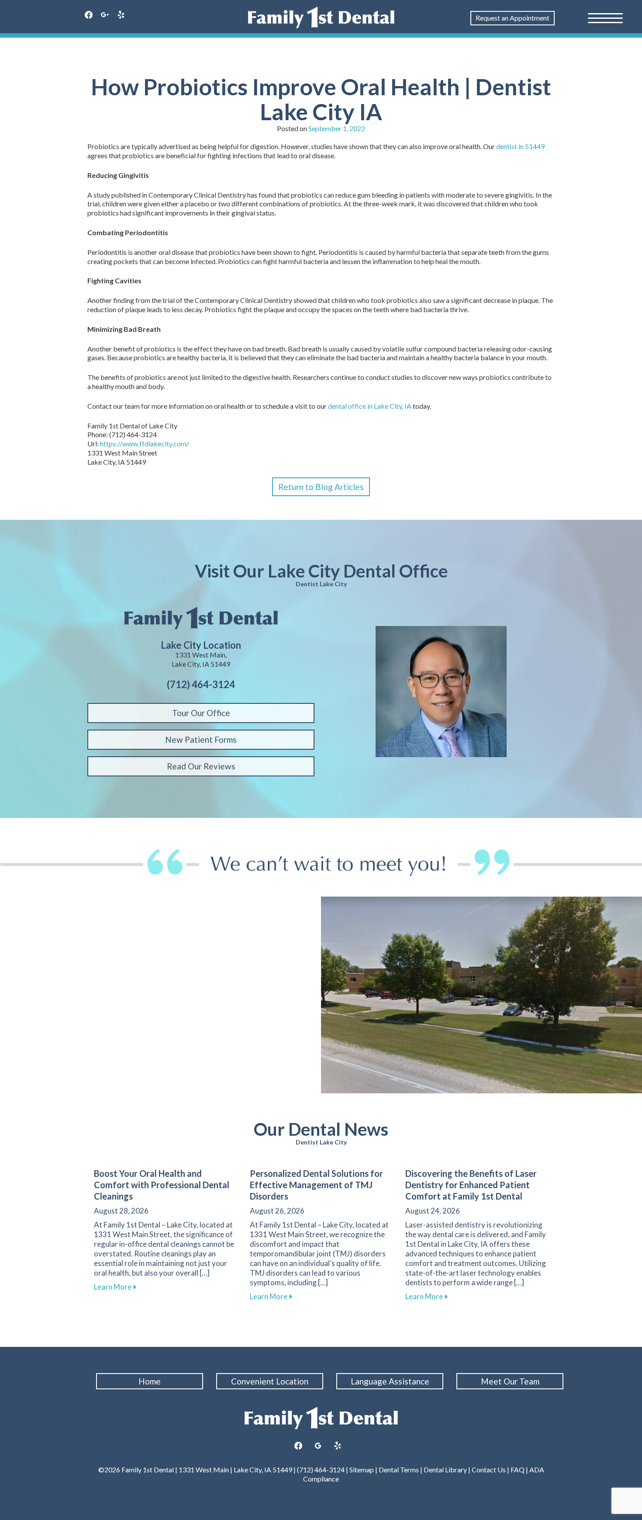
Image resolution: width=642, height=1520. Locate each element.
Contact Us (489, 1469)
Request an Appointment (512, 18)
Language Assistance (390, 1381)
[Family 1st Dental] (321, 17)
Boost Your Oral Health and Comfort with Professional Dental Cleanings (161, 1184)
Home (149, 1381)
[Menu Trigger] (605, 17)
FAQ (518, 1469)
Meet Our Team (510, 1381)
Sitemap (361, 1469)
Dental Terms (399, 1469)
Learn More (115, 1286)
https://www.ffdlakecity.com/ (144, 443)
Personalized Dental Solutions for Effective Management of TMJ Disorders (316, 1184)
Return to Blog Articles (321, 487)
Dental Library (445, 1469)
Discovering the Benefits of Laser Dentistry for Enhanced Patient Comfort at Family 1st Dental (471, 1184)
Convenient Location (269, 1381)
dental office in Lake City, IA (369, 406)
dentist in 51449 (520, 146)
